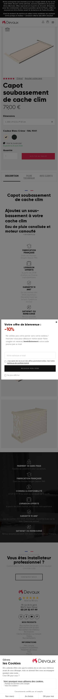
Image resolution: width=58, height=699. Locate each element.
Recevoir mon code (30, 368)
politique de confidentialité (18, 363)
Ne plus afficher (13, 375)
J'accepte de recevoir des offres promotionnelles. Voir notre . (31, 362)
